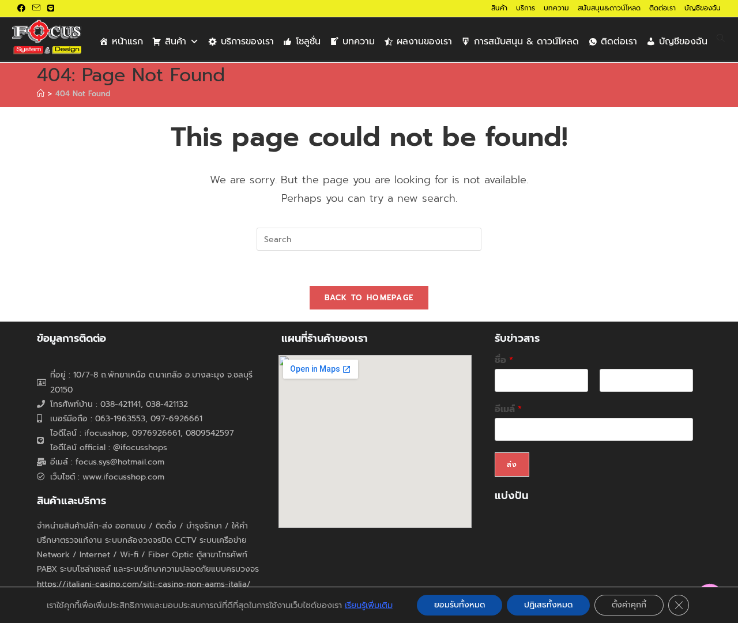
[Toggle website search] (720, 39)
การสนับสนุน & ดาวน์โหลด (526, 41)
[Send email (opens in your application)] (36, 8)
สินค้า (499, 8)
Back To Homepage (369, 297)
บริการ (525, 8)
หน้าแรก (127, 41)
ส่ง (512, 464)
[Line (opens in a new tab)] (51, 8)
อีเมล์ (508, 409)
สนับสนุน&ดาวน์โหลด (609, 8)
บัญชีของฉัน (702, 8)
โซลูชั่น (308, 41)
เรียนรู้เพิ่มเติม (369, 605)
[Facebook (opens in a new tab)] (23, 8)
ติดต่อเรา (662, 8)
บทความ (556, 8)
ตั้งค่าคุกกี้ (629, 605)
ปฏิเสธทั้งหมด (548, 605)
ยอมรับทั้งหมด (459, 605)
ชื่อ (504, 360)
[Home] (40, 93)
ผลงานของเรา (424, 41)
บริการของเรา (247, 41)
